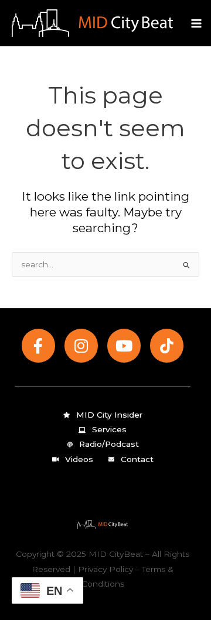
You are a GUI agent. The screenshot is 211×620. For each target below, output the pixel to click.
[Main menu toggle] (197, 23)
